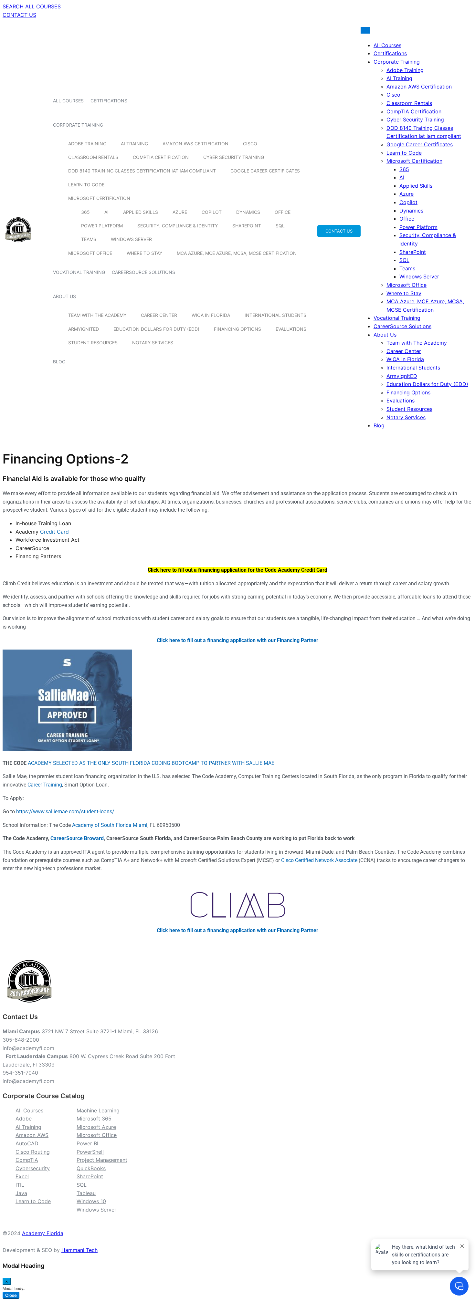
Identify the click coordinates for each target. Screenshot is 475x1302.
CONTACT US (19, 15)
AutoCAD (27, 1143)
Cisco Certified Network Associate (319, 860)
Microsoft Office (90, 253)
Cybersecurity (33, 1168)
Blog (59, 361)
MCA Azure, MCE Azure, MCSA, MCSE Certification (237, 253)
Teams (88, 239)
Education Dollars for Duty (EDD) (156, 329)
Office (282, 212)
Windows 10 (91, 1201)
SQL (280, 225)
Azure (180, 212)
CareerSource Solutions (143, 272)
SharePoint (246, 225)
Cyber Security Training (233, 157)
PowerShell (90, 1152)
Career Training (44, 785)
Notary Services (152, 342)
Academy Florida (42, 1233)
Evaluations (291, 329)
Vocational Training (79, 272)
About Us (64, 296)
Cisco (250, 143)
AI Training (134, 143)
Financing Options (237, 329)
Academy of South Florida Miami (109, 825)
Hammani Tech (79, 1250)
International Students (275, 315)
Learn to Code (86, 184)
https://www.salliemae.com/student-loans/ (65, 811)
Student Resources (93, 342)
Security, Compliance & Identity (177, 225)
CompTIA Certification (161, 157)
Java (21, 1193)
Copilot (212, 212)
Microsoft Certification (99, 198)
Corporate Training (78, 125)
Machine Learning (98, 1110)
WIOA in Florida (211, 315)
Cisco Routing (33, 1152)
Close (11, 1295)
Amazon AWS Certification (195, 143)
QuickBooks (91, 1168)
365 (85, 212)
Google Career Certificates (265, 170)
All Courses (68, 100)
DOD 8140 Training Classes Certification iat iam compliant (142, 170)
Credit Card (54, 531)
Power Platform (102, 225)
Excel (22, 1176)
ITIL (20, 1185)
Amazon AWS (32, 1135)
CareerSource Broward (77, 838)
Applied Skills (140, 212)
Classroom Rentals (93, 157)
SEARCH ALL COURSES (32, 6)
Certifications (108, 100)
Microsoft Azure (96, 1127)
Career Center (159, 315)
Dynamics (248, 212)
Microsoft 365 (94, 1118)
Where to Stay (144, 253)
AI (106, 212)
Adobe (24, 1118)
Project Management (102, 1160)
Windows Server (131, 239)
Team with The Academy (97, 315)
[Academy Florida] (18, 246)
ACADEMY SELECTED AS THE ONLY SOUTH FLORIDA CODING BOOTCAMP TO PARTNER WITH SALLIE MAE (151, 763)
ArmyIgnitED (83, 329)
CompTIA (27, 1160)
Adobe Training (87, 143)
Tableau (86, 1193)
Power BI (87, 1143)
